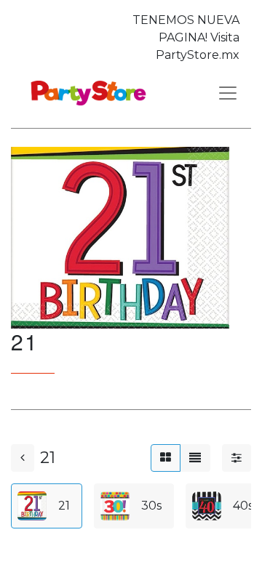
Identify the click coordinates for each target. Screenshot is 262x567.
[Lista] (195, 458)
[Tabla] (165, 458)
